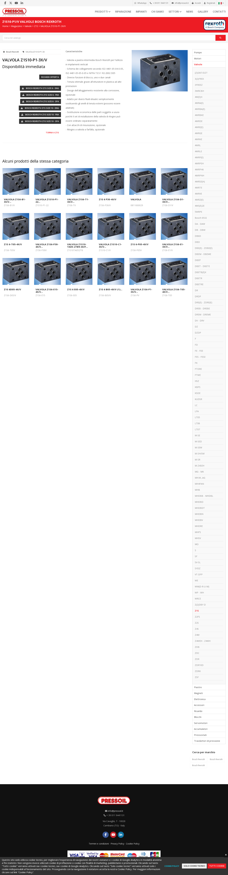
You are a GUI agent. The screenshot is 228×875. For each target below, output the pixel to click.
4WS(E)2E (199, 205)
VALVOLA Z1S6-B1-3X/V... (15, 200)
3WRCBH (199, 90)
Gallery (203, 11)
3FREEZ (199, 84)
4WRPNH (199, 175)
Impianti (141, 11)
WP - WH (199, 592)
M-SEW (198, 447)
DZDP (198, 332)
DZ (196, 326)
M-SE (197, 435)
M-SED (198, 441)
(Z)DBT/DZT (201, 72)
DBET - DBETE (202, 266)
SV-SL (198, 562)
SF (196, 556)
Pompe (198, 52)
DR (196, 290)
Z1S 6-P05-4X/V (139, 244)
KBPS (197, 387)
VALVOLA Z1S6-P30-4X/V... (47, 245)
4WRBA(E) (200, 109)
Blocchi (197, 716)
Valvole (28, 26)
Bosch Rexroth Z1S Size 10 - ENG (41, 108)
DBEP (198, 260)
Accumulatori (201, 728)
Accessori (199, 705)
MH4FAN (199, 483)
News (189, 11)
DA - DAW (200, 223)
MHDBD (199, 501)
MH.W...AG (200, 477)
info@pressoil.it (115, 810)
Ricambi (198, 711)
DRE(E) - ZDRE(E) (203, 302)
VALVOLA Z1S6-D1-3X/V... (173, 200)
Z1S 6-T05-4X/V (13, 244)
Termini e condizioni (99, 843)
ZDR (197, 659)
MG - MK (199, 471)
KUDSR (198, 399)
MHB (197, 489)
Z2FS (197, 616)
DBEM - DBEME (203, 254)
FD (196, 344)
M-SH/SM (199, 453)
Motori (197, 58)
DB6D (198, 235)
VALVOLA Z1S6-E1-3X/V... (173, 245)
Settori (174, 11)
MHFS (198, 532)
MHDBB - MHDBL (204, 495)
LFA (197, 411)
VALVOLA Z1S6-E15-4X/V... (47, 290)
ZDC (197, 653)
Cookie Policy (132, 843)
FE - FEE (199, 350)
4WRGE (198, 133)
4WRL (198, 145)
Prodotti (101, 11)
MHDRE (199, 526)
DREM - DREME (203, 314)
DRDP (198, 296)
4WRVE (198, 193)
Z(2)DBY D (200, 604)
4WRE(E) (199, 127)
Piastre (198, 687)
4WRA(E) (199, 103)
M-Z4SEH (199, 465)
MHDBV (199, 520)
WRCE (198, 598)
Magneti (198, 693)
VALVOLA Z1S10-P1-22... (47, 200)
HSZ (197, 381)
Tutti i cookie (216, 865)
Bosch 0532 (201, 217)
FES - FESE (200, 356)
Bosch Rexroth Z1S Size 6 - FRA (42, 94)
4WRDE (198, 121)
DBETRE (199, 284)
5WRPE (198, 211)
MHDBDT (200, 507)
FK (196, 362)
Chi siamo (157, 11)
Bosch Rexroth (12, 52)
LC (196, 405)
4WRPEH (199, 163)
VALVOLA (136, 199)
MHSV (198, 538)
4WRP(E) (199, 157)
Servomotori (200, 723)
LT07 (197, 429)
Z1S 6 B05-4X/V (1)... (110, 289)
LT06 (197, 423)
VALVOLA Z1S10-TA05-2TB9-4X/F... (77, 245)
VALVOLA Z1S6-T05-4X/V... (173, 290)
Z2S (197, 622)
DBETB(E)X (200, 272)
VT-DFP (199, 574)
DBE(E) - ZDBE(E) (203, 248)
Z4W (197, 634)
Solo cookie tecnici (194, 865)
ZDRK (198, 671)
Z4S (197, 628)
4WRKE (198, 139)
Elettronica (200, 699)
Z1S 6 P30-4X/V (107, 199)
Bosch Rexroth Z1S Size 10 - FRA (42, 114)
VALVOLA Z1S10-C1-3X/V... (110, 245)
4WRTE (198, 187)
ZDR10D (199, 665)
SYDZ (197, 568)
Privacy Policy (117, 843)
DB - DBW (200, 229)
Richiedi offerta (50, 77)
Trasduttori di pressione (207, 740)
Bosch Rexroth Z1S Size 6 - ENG (42, 88)
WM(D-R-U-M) (202, 586)
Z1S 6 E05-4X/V (76, 289)
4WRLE (198, 151)
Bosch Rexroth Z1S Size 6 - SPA (42, 101)
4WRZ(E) (199, 199)
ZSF (197, 677)
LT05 (197, 417)
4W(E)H (198, 96)
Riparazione (123, 11)
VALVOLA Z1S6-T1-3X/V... (78, 200)
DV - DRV (199, 320)
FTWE (198, 374)
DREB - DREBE (202, 308)
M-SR (197, 459)
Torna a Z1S (52, 132)
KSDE (197, 393)
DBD (197, 242)
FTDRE (198, 368)
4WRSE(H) (200, 181)
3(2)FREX (199, 78)
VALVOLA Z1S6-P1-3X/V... (141, 290)
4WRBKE (199, 115)
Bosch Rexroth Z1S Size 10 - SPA (42, 121)
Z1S (36, 26)
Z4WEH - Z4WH (202, 640)
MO (197, 544)
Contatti (219, 11)
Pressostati (200, 734)
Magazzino (16, 26)
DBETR (198, 278)
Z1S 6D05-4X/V (12, 289)
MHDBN (199, 514)
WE (196, 580)
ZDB (197, 646)
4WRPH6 (199, 169)
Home (5, 26)
